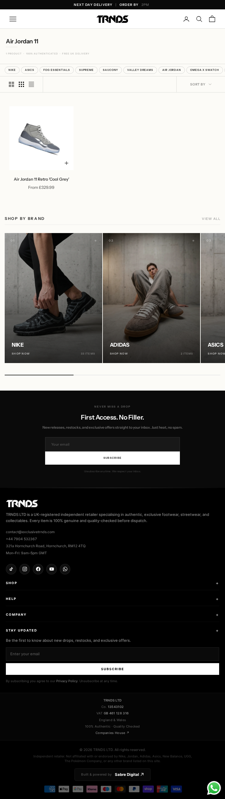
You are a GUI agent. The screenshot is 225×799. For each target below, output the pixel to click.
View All (211, 219)
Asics (30, 69)
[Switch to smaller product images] (21, 84)
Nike (12, 69)
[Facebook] (38, 569)
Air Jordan (171, 69)
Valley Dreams (140, 69)
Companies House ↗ (112, 733)
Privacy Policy (67, 681)
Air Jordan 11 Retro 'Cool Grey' (41, 179)
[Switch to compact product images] (31, 84)
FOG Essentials (56, 69)
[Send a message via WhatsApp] (214, 788)
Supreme (86, 69)
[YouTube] (51, 569)
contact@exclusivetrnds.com (30, 532)
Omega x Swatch (204, 69)
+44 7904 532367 (21, 539)
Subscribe (112, 457)
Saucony (110, 69)
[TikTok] (11, 569)
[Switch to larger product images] (11, 84)
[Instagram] (24, 569)
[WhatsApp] (65, 569)
